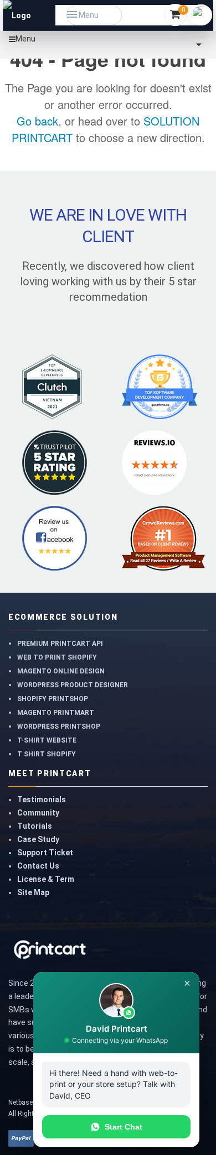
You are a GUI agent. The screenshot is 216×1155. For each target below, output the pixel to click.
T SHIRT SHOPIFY (46, 754)
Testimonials (41, 799)
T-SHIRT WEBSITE (46, 740)
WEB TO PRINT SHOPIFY (57, 657)
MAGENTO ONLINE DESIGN (61, 671)
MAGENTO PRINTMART (55, 713)
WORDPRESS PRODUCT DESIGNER (72, 685)
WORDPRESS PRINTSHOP (58, 726)
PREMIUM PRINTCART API (60, 643)
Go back (37, 121)
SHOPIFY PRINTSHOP (52, 699)
